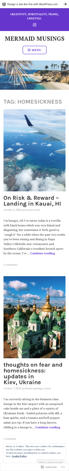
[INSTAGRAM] (34, 24)
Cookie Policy (19, 456)
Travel (36, 209)
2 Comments (10, 264)
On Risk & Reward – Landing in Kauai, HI (32, 200)
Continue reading (42, 253)
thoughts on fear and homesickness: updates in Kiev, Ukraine (33, 373)
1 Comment (9, 438)
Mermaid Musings (34, 38)
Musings (38, 388)
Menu (36, 50)
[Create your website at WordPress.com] (34, 4)
